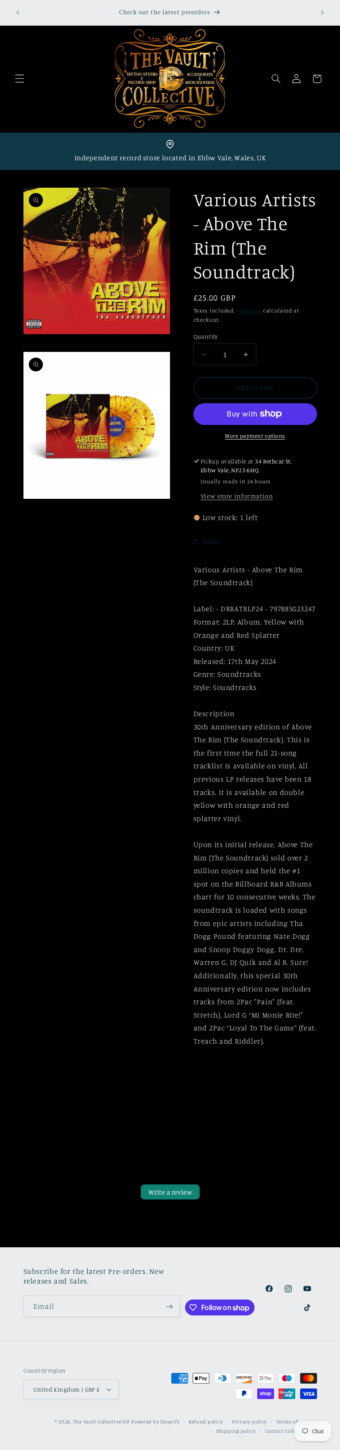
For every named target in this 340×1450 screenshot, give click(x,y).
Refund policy (206, 1422)
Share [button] (211, 541)
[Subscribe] (169, 1306)
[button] (19, 79)
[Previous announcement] (17, 12)
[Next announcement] (322, 12)
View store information (237, 496)
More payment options (255, 435)
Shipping (248, 310)
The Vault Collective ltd (101, 1422)
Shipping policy (236, 1431)
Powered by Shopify (155, 1422)
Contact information (291, 1431)
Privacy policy (249, 1422)
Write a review (170, 1192)
